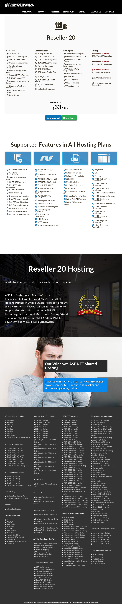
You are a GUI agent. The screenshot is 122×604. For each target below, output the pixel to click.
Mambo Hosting (97, 468)
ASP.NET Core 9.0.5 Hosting (73, 459)
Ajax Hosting (96, 481)
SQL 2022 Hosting (41, 437)
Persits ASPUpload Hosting (101, 544)
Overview (10, 520)
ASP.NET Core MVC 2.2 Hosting (75, 466)
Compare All (53, 117)
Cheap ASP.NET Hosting (43, 580)
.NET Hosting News (42, 567)
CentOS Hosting (98, 559)
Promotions (11, 533)
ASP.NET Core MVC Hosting (73, 464)
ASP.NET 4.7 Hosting (71, 435)
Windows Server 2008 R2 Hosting (75, 526)
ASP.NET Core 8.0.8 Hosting (73, 455)
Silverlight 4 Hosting (71, 539)
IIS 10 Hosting (69, 518)
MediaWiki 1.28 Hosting (100, 498)
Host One (10, 422)
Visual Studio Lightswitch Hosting (75, 561)
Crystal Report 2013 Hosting (102, 429)
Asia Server (11, 526)
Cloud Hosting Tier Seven (15, 464)
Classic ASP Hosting (71, 420)
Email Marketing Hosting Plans (17, 498)
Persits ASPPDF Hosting (100, 542)
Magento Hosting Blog (43, 552)
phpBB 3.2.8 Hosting (99, 457)
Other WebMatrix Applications (74, 565)
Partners (10, 528)
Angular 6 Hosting (98, 422)
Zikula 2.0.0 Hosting (99, 448)
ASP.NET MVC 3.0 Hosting (73, 472)
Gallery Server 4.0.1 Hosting (102, 492)
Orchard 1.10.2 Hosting (100, 505)
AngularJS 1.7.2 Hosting (100, 420)
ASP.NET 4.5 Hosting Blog (44, 547)
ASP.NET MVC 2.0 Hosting (73, 470)
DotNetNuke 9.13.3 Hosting (102, 446)
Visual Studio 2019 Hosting (73, 557)
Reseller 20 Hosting (13, 479)
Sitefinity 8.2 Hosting (99, 488)
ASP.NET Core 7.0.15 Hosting (74, 453)
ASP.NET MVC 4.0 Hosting (73, 474)
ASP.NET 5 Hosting (70, 440)
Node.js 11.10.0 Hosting (100, 507)
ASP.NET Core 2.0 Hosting (73, 444)
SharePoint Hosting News (44, 576)
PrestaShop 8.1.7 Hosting (101, 459)
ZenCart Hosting (98, 455)
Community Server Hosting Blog (46, 543)
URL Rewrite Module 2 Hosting (103, 503)
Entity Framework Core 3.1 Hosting (76, 503)
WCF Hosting (68, 563)
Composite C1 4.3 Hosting (101, 501)
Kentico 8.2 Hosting (99, 483)
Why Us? (10, 522)
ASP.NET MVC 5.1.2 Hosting (74, 481)
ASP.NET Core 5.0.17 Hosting (74, 448)
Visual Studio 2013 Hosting (73, 550)
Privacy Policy (11, 539)
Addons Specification (14, 509)
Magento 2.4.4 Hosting (100, 496)
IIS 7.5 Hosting (69, 524)
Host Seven (11, 435)
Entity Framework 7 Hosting (73, 496)
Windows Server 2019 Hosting (74, 535)
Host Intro (10, 420)
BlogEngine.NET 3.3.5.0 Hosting (103, 466)
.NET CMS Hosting (98, 485)
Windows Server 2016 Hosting (74, 533)
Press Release (11, 531)
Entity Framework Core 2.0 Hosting (76, 500)
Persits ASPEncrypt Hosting (102, 535)
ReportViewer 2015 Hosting (102, 438)
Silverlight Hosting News (43, 573)
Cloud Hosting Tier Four (15, 457)
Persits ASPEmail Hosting (101, 533)
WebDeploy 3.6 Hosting (72, 546)
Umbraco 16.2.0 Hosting (100, 464)
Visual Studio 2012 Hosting (73, 548)
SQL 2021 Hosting (41, 435)
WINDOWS (27, 12)
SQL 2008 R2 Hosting (42, 422)
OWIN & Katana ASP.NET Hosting (75, 507)
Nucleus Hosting (98, 470)
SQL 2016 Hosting (41, 429)
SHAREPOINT (69, 12)
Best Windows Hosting (43, 578)
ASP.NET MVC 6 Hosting (72, 485)
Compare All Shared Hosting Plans (18, 437)
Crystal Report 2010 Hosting (102, 427)
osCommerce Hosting (99, 453)
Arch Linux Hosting (98, 563)
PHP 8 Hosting (97, 472)
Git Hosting (96, 511)
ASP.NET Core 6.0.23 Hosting (74, 451)
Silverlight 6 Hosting (71, 544)
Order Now (69, 117)
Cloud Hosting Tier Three (15, 455)
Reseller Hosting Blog (42, 556)
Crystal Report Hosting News (45, 569)
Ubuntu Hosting (97, 557)
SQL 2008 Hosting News (43, 571)
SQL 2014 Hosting (41, 427)
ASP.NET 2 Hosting (70, 425)
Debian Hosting (97, 555)
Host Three (10, 427)
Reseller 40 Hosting (13, 483)
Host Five (10, 431)
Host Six (9, 433)
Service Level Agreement (15, 537)
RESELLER (55, 12)
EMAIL (82, 12)
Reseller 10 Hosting (13, 476)
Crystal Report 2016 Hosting (102, 431)
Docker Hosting (97, 509)
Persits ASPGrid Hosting (100, 537)
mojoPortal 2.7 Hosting (100, 490)
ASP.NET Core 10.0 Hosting (73, 461)
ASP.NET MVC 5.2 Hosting (73, 483)
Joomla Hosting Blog (42, 550)
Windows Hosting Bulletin (44, 588)
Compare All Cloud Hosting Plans (18, 466)
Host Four (10, 429)
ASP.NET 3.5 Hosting (71, 427)
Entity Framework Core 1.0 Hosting (76, 498)
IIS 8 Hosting (68, 522)
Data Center (11, 524)
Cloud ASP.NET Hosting (43, 582)
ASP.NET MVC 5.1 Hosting (73, 479)
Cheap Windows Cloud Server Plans (47, 528)
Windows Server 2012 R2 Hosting (75, 531)
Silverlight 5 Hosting (71, 541)
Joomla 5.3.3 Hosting (99, 440)
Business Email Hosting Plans (17, 496)
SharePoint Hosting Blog (43, 554)
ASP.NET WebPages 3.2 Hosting (75, 487)
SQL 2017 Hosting (41, 431)
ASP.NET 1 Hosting (70, 422)
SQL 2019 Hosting (41, 433)
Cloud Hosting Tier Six (14, 461)
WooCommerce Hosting (100, 444)
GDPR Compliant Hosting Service (18, 541)
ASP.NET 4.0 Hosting (71, 429)
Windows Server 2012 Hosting (74, 528)
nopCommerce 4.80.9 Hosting (102, 451)
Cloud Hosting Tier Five (15, 459)
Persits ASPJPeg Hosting (100, 539)
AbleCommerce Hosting (100, 518)
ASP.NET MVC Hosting (72, 468)
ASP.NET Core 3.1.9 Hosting (73, 446)
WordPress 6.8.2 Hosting (101, 442)
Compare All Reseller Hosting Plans (19, 485)
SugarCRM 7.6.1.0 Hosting (101, 494)
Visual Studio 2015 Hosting (73, 552)
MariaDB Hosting (98, 522)
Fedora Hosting (97, 561)
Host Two (10, 425)
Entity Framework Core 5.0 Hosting (76, 505)
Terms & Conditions (13, 535)
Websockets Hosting (99, 516)
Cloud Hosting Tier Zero (15, 448)
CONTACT (109, 12)
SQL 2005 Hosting (41, 420)
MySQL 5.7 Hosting (99, 474)
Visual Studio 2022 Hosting (73, 559)
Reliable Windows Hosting (44, 586)
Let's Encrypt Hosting (99, 513)
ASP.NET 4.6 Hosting (71, 433)
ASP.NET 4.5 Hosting (71, 431)
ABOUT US (96, 12)
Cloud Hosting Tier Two (15, 453)
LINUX (41, 12)
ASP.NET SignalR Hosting (72, 489)
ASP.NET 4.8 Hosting (71, 437)
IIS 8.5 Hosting (69, 520)
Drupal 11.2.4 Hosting (100, 462)
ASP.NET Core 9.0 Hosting (73, 457)
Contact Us (10, 544)
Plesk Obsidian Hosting (100, 520)
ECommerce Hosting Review (45, 584)
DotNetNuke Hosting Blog (44, 545)
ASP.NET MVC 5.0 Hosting (73, 476)
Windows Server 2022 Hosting (74, 537)
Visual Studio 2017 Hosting (73, 554)
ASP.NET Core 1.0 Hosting (73, 442)
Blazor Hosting (97, 425)
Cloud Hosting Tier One (15, 451)
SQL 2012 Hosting (41, 425)
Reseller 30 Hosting (13, 481)
